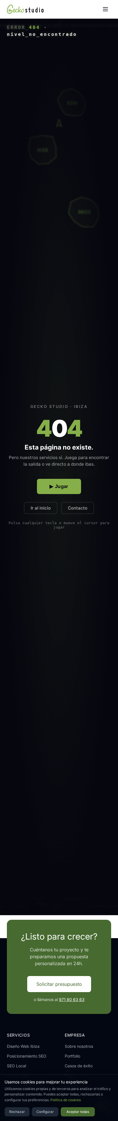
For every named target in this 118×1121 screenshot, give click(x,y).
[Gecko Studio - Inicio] (25, 9)
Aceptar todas (77, 1112)
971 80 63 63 (71, 999)
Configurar (45, 1112)
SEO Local (16, 1065)
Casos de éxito (79, 1065)
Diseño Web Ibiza (23, 1046)
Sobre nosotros (79, 1046)
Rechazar (17, 1112)
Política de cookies (65, 1100)
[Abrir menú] (105, 9)
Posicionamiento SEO (26, 1056)
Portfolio (72, 1056)
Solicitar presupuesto (59, 984)
